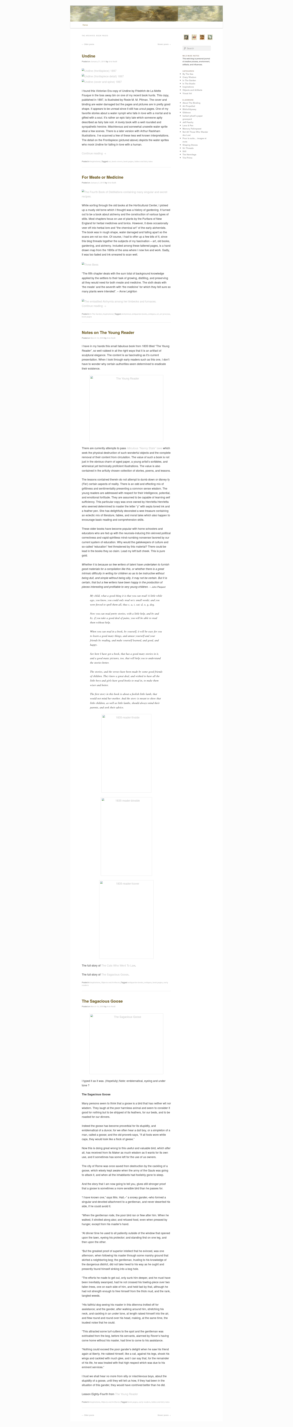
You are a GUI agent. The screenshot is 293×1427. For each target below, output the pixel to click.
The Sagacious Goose (114, 974)
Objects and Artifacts (110, 982)
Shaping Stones (190, 144)
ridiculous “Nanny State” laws (144, 448)
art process (165, 314)
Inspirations (95, 161)
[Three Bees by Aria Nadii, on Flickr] (90, 264)
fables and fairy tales (143, 161)
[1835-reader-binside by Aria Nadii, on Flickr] (126, 836)
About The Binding (191, 102)
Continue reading (94, 153)
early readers (144, 1402)
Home (85, 24)
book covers (117, 161)
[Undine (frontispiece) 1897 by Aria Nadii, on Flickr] (99, 71)
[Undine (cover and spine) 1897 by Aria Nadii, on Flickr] (102, 82)
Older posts (88, 44)
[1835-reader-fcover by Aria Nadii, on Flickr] (126, 919)
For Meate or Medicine (102, 177)
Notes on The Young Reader (108, 332)
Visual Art (187, 93)
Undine (88, 56)
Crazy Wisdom (189, 77)
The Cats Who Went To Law (118, 965)
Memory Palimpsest (192, 128)
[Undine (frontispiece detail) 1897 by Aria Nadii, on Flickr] (103, 76)
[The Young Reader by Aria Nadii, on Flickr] (126, 408)
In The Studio (189, 83)
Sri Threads (188, 148)
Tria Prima (187, 157)
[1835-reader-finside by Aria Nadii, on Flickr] (126, 753)
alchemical (126, 314)
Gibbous (187, 112)
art (109, 161)
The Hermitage (189, 154)
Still (184, 151)
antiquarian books (139, 314)
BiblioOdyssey (189, 109)
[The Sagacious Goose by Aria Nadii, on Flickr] (126, 1043)
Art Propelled (189, 106)
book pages (128, 161)
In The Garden (96, 314)
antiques (152, 314)
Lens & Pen (188, 125)
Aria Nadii (113, 61)
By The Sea (188, 73)
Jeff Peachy (188, 122)
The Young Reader (126, 1394)
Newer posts (164, 44)
